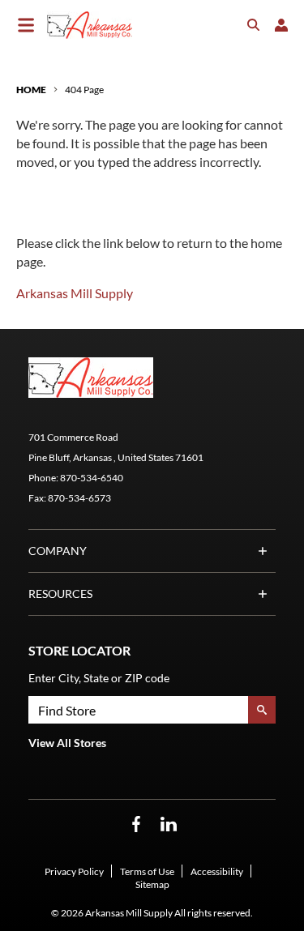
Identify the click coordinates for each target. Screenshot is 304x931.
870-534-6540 (91, 478)
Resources (60, 593)
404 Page (84, 89)
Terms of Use (147, 871)
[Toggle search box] (254, 25)
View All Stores (67, 742)
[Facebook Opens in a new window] (136, 824)
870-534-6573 (79, 498)
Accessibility (217, 871)
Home (31, 89)
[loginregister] (281, 25)
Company (57, 550)
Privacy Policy (74, 871)
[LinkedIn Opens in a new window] (169, 824)
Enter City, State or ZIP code (98, 678)
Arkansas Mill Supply (74, 293)
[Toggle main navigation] (26, 25)
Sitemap (152, 884)
